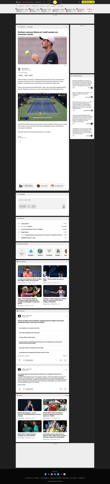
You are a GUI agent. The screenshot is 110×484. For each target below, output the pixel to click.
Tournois (42, 6)
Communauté (38, 2)
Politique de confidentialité (55, 478)
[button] (43, 2)
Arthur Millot (21, 418)
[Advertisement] (55, 19)
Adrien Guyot (46, 439)
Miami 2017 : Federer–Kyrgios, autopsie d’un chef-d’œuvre (27, 434)
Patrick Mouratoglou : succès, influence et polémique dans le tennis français (29, 414)
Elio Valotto (21, 305)
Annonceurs (36, 478)
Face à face (60, 6)
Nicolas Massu (60, 185)
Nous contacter (73, 478)
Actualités (21, 6)
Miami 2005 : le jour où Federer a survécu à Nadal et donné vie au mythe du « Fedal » (53, 414)
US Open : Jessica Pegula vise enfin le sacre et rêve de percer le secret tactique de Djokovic (54, 300)
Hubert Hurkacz (28, 185)
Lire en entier (21, 384)
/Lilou (23, 315)
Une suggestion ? (81, 478)
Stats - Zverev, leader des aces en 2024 (53, 279)
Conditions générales (44, 478)
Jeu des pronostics (29, 2)
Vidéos (48, 6)
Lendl (26, 75)
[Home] (16, 6)
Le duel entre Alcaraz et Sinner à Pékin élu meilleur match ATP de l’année (29, 279)
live (89, 9)
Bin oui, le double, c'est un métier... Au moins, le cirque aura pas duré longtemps (82, 94)
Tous (90, 11)
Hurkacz (21, 75)
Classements (35, 6)
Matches (27, 6)
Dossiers (53, 6)
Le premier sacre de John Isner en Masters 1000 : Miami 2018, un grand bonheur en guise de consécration (54, 435)
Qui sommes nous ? (29, 478)
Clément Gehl (25, 68)
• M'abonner (29, 315)
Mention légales (65, 478)
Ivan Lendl (45, 185)
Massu (31, 75)
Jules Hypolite (21, 282)
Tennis (19, 2)
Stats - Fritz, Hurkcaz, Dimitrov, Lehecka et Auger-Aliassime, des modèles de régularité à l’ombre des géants (29, 301)
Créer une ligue (21, 254)
